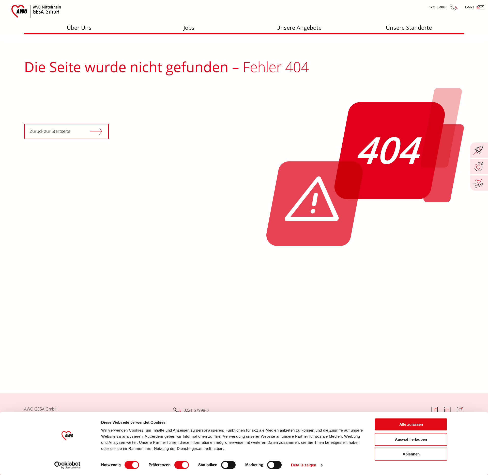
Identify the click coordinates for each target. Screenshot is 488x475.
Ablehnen (411, 454)
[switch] (181, 465)
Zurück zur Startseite (50, 131)
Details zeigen (303, 465)
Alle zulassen (411, 424)
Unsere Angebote (299, 27)
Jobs (189, 27)
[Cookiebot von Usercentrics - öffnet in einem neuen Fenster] (67, 465)
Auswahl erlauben (411, 439)
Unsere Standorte (409, 27)
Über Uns (79, 27)
